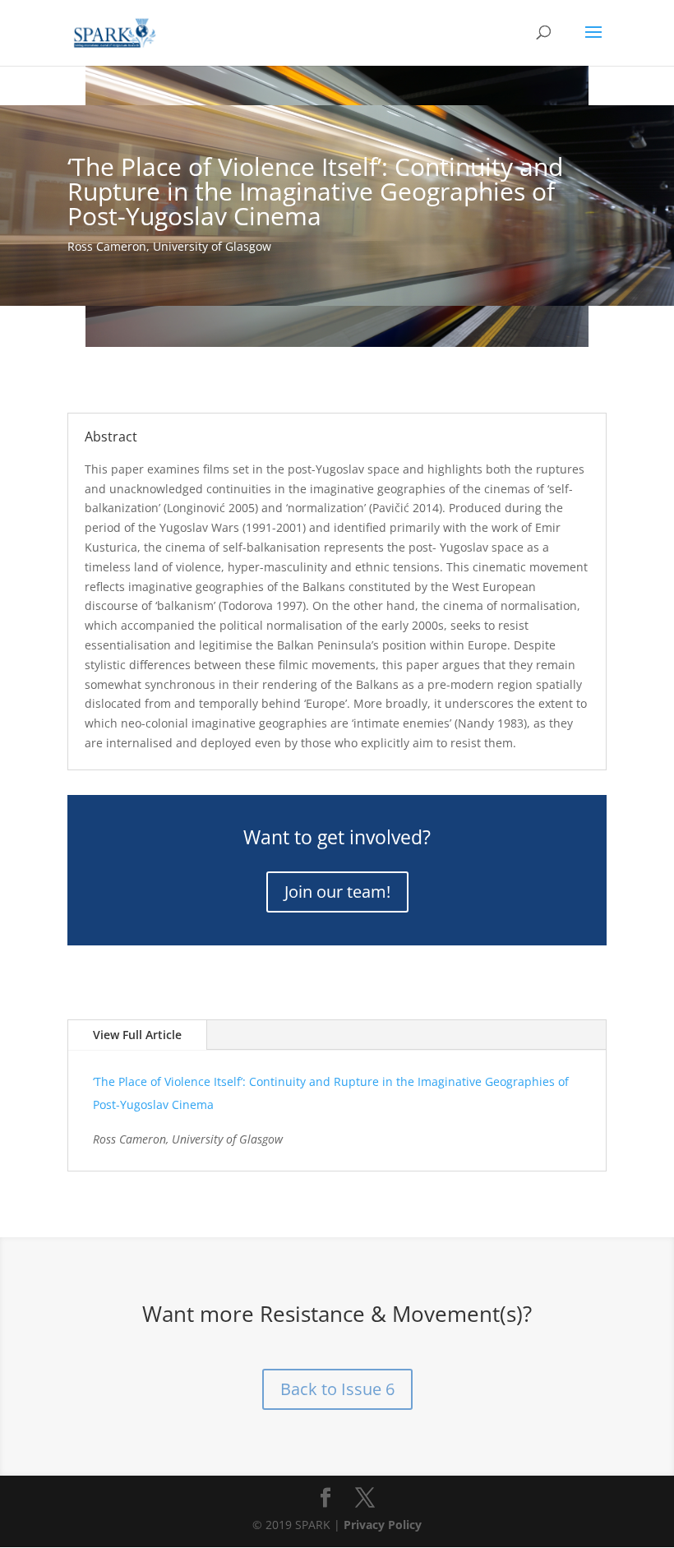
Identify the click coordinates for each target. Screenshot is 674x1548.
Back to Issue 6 (337, 1389)
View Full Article (137, 1034)
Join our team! (337, 891)
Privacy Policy (383, 1524)
